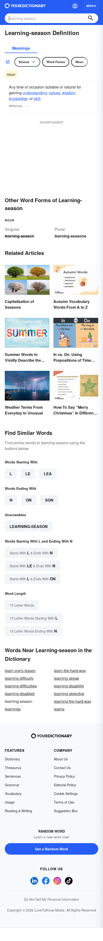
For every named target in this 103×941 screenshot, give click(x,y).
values (54, 92)
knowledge (18, 98)
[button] (75, 6)
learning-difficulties (21, 686)
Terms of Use (64, 802)
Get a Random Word (51, 848)
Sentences (13, 776)
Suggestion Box (66, 810)
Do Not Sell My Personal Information (51, 899)
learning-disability (69, 686)
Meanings (21, 48)
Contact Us (62, 767)
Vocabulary (13, 793)
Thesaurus (13, 767)
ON (29, 500)
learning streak (66, 678)
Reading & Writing (18, 810)
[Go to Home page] (25, 6)
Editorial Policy (65, 784)
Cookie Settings (66, 793)
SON (49, 500)
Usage (10, 802)
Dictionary (12, 759)
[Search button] (90, 18)
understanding (35, 92)
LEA (48, 473)
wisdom (68, 92)
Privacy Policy (64, 776)
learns (59, 709)
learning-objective (69, 693)
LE (27, 473)
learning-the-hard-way (72, 701)
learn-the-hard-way (70, 670)
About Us (61, 759)
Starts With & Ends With (31, 553)
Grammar (12, 784)
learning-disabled (19, 693)
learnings (13, 709)
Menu (91, 6)
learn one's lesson (20, 670)
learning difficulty (19, 678)
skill (37, 98)
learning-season (29, 526)
